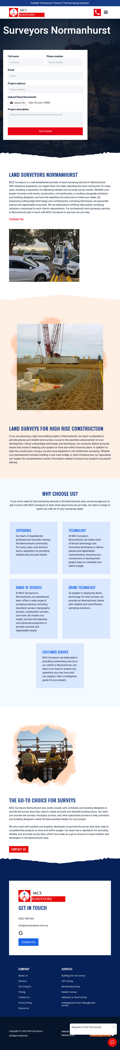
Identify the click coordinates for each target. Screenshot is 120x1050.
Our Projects (24, 986)
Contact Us (16, 219)
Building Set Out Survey (73, 975)
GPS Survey (67, 981)
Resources (23, 1008)
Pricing (21, 992)
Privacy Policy (25, 1003)
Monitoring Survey (71, 986)
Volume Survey (69, 992)
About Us (23, 975)
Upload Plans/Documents (22, 97)
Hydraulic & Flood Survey (74, 997)
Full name (13, 56)
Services (22, 981)
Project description (18, 109)
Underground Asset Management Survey (78, 1004)
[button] (106, 12)
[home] (27, 12)
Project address (16, 83)
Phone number (55, 56)
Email (11, 69)
